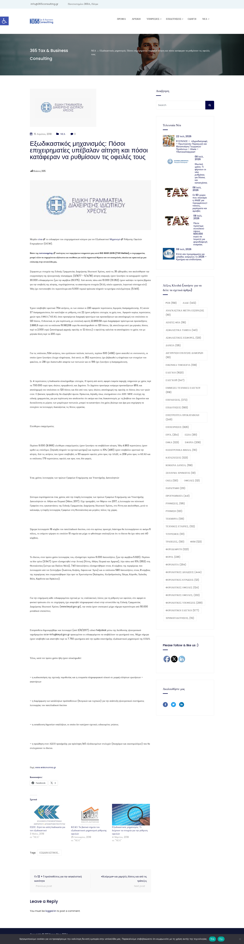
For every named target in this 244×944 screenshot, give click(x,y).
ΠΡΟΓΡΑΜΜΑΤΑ (178, 495)
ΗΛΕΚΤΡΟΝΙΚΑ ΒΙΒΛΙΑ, (181, 450)
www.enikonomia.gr (45, 767)
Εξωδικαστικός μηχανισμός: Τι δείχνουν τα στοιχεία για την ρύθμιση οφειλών (130, 830)
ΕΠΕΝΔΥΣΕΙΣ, (177, 400)
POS (171, 303)
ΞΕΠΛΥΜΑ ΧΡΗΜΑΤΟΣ (181, 473)
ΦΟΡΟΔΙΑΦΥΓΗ (177, 549)
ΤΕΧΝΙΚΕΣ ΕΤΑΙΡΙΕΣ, (180, 526)
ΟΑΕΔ (172, 480)
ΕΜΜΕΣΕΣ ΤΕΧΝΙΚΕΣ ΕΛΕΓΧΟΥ (183, 390)
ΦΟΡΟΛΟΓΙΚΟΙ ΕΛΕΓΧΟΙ (182, 610)
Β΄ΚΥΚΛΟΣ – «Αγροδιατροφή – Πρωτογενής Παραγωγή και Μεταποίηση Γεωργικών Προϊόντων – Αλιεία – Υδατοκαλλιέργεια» (191, 146)
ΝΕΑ (204, 19)
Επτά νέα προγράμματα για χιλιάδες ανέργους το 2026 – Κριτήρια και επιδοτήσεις (191, 256)
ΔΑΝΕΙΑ (173, 345)
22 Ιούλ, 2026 (183, 136)
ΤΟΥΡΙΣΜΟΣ (175, 534)
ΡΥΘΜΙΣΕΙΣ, (175, 503)
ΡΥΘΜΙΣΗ (174, 511)
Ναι (212, 939)
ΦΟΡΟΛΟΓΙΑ (176, 564)
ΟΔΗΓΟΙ (192, 19)
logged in (50, 911)
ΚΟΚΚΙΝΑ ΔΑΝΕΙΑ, (179, 465)
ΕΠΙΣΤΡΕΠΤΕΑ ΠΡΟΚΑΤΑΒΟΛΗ (182, 417)
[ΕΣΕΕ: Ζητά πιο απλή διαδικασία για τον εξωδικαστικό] (49, 814)
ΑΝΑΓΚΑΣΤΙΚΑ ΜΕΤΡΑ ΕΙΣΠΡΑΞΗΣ (185, 312)
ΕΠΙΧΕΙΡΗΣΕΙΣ (177, 427)
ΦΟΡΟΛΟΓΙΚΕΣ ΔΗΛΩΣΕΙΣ (184, 572)
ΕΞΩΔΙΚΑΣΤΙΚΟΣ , (49, 852)
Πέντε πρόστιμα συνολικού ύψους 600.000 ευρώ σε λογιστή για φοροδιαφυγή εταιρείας (200, 234)
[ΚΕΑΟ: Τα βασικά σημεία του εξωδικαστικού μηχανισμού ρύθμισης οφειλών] (90, 814)
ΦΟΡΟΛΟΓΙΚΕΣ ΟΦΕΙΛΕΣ (182, 587)
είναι (40, 239)
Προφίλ (121, 19)
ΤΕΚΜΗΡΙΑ (175, 518)
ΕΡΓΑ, (172, 434)
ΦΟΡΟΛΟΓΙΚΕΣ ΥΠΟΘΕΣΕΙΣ (184, 602)
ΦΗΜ (196, 541)
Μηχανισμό (115, 239)
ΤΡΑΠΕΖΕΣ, (175, 541)
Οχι (221, 939)
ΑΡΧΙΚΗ (136, 19)
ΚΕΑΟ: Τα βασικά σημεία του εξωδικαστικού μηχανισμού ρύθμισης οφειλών (89, 830)
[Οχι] (240, 939)
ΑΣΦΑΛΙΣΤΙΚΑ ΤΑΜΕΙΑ (182, 330)
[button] (4, 21)
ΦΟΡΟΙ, (173, 557)
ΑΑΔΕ (189, 303)
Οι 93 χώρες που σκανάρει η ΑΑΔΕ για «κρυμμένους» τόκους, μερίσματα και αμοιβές (200, 203)
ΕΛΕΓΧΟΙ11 (175, 380)
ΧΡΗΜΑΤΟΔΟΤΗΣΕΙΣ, (180, 618)
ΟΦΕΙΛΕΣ (192, 480)
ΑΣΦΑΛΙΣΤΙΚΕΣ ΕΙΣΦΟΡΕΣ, (183, 337)
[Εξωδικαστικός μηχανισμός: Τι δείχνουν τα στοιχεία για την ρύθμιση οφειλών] (131, 814)
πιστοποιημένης (46, 253)
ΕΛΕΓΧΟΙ (175, 372)
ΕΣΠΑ (191, 434)
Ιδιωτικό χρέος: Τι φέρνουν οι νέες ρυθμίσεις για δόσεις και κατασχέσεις (201, 173)
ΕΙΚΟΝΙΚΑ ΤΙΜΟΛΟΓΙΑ (181, 365)
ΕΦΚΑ (172, 442)
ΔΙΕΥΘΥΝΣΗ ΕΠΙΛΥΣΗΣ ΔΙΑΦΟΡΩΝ (184, 355)
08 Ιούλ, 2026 (199, 158)
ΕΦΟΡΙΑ (193, 442)
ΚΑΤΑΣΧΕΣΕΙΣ (177, 457)
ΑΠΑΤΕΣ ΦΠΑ (176, 322)
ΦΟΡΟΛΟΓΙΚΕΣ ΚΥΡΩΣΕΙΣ (182, 580)
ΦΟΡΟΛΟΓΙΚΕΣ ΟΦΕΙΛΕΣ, (183, 595)
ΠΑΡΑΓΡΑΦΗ (175, 488)
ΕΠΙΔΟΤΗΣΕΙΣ (177, 407)
